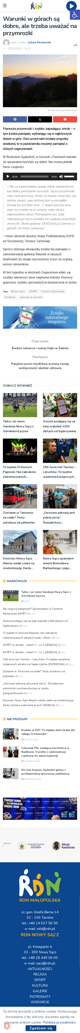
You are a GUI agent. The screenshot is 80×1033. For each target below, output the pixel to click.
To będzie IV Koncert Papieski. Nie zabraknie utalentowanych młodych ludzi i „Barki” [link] (19, 472)
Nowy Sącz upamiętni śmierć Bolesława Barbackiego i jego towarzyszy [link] (58, 563)
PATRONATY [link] (40, 996)
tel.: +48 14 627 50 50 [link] (40, 923)
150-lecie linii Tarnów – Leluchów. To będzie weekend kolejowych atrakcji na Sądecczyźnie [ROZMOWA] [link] (59, 472)
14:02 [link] (63, 652)
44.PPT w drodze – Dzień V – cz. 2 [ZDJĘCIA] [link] (30, 645)
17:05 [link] (32, 614)
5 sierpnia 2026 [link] (31, 761)
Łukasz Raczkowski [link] (39, 42)
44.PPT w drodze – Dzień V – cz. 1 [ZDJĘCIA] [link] (30, 652)
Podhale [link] (10, 297)
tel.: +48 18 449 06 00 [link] (40, 957)
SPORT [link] (40, 980)
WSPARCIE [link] (40, 1002)
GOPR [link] (33, 291)
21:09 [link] (26, 601)
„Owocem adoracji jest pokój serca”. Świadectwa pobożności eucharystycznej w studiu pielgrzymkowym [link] (59, 518)
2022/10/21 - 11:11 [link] (19, 48)
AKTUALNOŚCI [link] (40, 969)
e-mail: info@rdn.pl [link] (40, 928)
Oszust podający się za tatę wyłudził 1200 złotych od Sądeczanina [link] (59, 426)
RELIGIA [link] (40, 974)
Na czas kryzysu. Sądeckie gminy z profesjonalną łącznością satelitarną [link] (45, 772)
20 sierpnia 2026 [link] (32, 779)
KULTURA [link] (40, 985)
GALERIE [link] (40, 991)
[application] (40, 176)
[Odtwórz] (8, 176)
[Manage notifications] (7, 1026)
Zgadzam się (41, 1028)
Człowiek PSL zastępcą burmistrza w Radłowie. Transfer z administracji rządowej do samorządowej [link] (45, 751)
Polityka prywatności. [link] (59, 1022)
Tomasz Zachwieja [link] (52, 291)
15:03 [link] (24, 626)
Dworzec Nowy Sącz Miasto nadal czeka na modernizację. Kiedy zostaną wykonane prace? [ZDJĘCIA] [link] (18, 563)
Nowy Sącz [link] (18, 291)
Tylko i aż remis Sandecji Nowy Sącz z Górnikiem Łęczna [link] (18, 426)
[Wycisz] (61, 176)
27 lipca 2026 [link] (30, 739)
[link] (75, 15)
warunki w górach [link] (31, 297)
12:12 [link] (20, 676)
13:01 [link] (70, 664)
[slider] (69, 176)
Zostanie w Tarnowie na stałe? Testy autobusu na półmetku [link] (19, 518)
